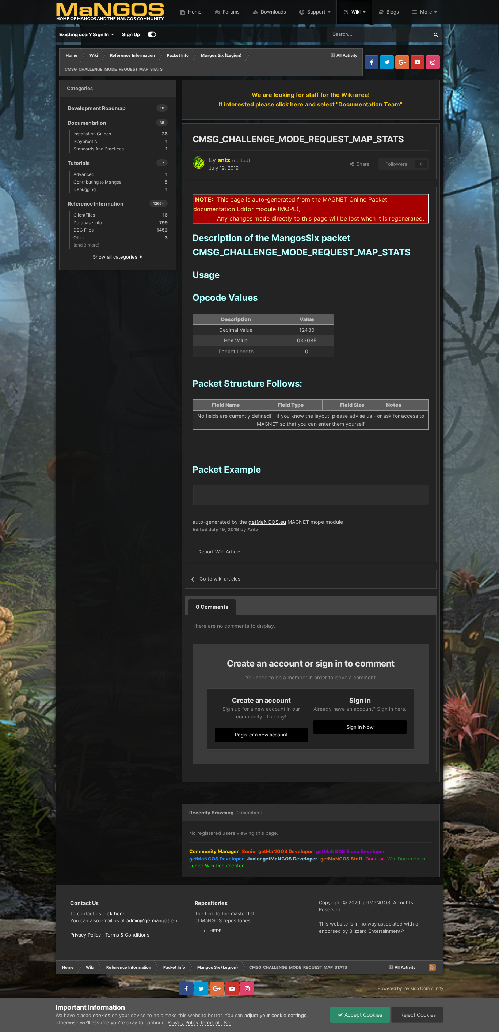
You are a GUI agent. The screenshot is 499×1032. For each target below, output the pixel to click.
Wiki (356, 12)
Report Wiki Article (219, 552)
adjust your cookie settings (275, 1015)
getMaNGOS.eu (267, 522)
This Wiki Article (401, 34)
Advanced (120, 174)
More (426, 12)
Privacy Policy (85, 935)
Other (120, 237)
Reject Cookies (417, 1015)
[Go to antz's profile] (199, 162)
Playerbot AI (120, 141)
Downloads (272, 12)
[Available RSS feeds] (432, 967)
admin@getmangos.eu (151, 920)
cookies (101, 1015)
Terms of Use (215, 1022)
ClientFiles (120, 215)
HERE (215, 931)
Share (362, 164)
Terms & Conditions (127, 935)
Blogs (392, 12)
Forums (230, 12)
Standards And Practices (120, 148)
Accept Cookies (362, 1015)
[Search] (435, 34)
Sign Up (131, 34)
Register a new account (261, 735)
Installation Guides (120, 133)
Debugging (120, 189)
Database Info (120, 222)
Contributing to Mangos (120, 182)
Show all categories (116, 257)
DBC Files (120, 230)
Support (316, 12)
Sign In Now (360, 727)
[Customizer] (152, 34)
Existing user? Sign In (85, 34)
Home (194, 12)
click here (114, 913)
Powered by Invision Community (410, 988)
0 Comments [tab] (212, 607)
